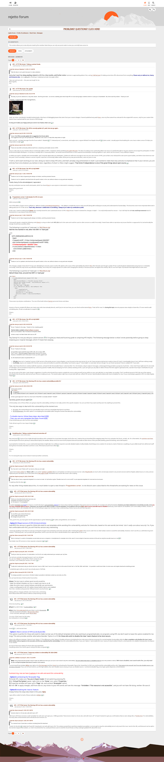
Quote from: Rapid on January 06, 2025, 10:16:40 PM (21, 551)
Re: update (30, 89)
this (68, 210)
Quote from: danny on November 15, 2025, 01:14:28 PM (22, 69)
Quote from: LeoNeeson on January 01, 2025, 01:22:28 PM (22, 657)
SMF (67, 757)
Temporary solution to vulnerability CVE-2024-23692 (42, 652)
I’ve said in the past (72, 151)
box (142, 716)
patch (80, 531)
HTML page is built (42, 473)
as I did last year (96, 75)
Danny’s (50, 301)
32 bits (36, 523)
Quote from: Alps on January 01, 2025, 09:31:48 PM (21, 710)
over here (150, 438)
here (99, 117)
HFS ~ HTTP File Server (19, 64)
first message (43, 665)
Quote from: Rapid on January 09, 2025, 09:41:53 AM (21, 496)
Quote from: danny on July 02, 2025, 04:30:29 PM (20, 324)
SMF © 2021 (72, 757)
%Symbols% (88, 472)
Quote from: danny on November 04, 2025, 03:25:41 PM (22, 93)
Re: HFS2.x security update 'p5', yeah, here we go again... (43, 128)
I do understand (21, 610)
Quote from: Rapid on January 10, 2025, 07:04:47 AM (21, 466)
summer (144, 438)
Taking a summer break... (34, 64)
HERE (47, 416)
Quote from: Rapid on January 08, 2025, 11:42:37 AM (21, 563)
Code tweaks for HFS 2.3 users (34, 197)
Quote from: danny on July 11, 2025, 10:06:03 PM (20, 173)
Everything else (17, 433)
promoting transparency (52, 205)
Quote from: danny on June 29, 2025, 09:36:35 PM (20, 386)
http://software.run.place (32, 330)
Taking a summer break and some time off (34, 433)
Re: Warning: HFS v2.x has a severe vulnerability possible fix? (44, 381)
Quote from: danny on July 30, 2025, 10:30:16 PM (20, 133)
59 (23, 60)
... (20, 60)
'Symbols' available (47, 472)
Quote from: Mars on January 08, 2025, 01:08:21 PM (21, 572)
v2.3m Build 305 (39, 632)
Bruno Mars (33, 613)
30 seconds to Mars (33, 612)
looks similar (20, 472)
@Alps (27, 665)
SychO (88, 759)
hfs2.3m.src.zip (45, 227)
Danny (31, 210)
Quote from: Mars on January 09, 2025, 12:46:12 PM (21, 535)
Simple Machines (81, 757)
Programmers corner (18, 197)
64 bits (43, 523)
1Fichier (18, 559)
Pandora (138, 716)
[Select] (13, 276)
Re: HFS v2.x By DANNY (33, 168)
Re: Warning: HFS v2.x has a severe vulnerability (40, 461)
